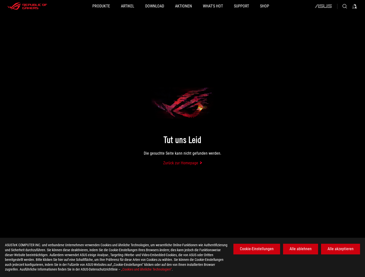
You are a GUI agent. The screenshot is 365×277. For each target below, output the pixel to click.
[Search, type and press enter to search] (345, 6)
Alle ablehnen (301, 248)
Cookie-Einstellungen (257, 248)
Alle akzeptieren (341, 248)
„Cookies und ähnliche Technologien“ (146, 269)
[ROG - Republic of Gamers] (27, 6)
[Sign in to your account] (355, 6)
